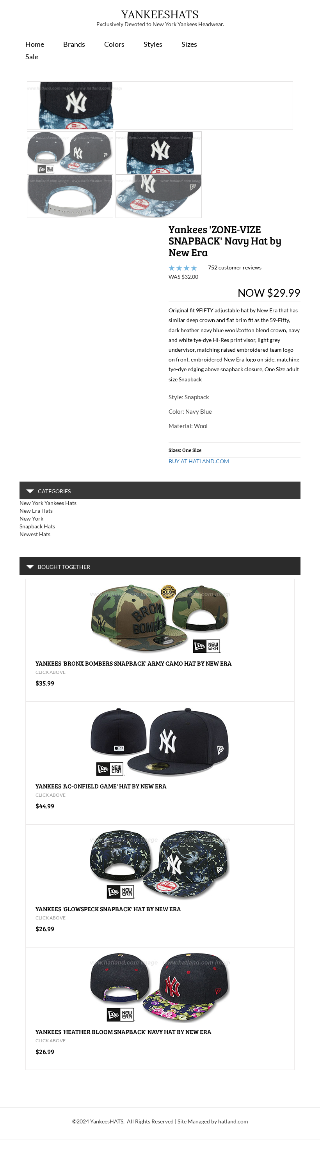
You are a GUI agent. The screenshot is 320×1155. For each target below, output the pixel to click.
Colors (114, 44)
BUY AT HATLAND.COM (199, 461)
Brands (74, 44)
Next (281, 137)
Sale (31, 56)
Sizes (189, 44)
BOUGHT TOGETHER (64, 566)
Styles (153, 44)
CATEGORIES (54, 491)
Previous (38, 137)
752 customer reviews (234, 267)
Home (34, 44)
